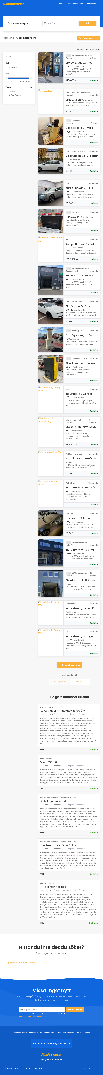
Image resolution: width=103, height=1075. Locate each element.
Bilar (42, 759)
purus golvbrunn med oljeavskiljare (19, 962)
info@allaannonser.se (51, 1059)
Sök (87, 23)
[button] (19, 63)
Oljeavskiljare (74, 217)
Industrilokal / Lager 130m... (82, 608)
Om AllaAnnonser (83, 1033)
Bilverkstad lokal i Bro (78, 580)
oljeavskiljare (74, 100)
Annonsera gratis (20, 1033)
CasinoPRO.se (64, 1043)
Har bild (12, 91)
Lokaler (43, 707)
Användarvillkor (25, 1016)
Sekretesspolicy (94, 1069)
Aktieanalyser (68, 1033)
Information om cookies (50, 1033)
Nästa (79, 681)
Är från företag (15, 95)
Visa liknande (78, 66)
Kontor (43, 883)
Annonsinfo (33, 1033)
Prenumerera (75, 1009)
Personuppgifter (40, 1016)
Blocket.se (13, 67)
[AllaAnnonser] (13, 3)
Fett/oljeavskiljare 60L (79, 458)
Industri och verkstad (49, 798)
